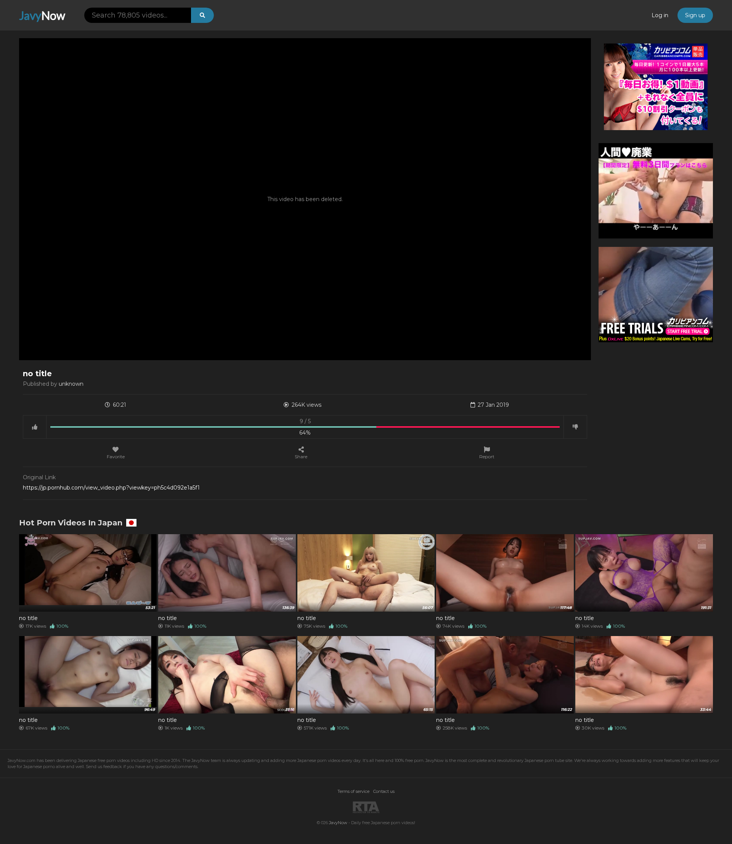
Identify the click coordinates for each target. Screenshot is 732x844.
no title (28, 618)
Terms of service (353, 791)
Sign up (695, 15)
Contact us (384, 791)
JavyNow (338, 822)
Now (42, 15)
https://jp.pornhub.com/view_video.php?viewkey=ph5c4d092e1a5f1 (111, 487)
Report (486, 456)
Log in (660, 15)
